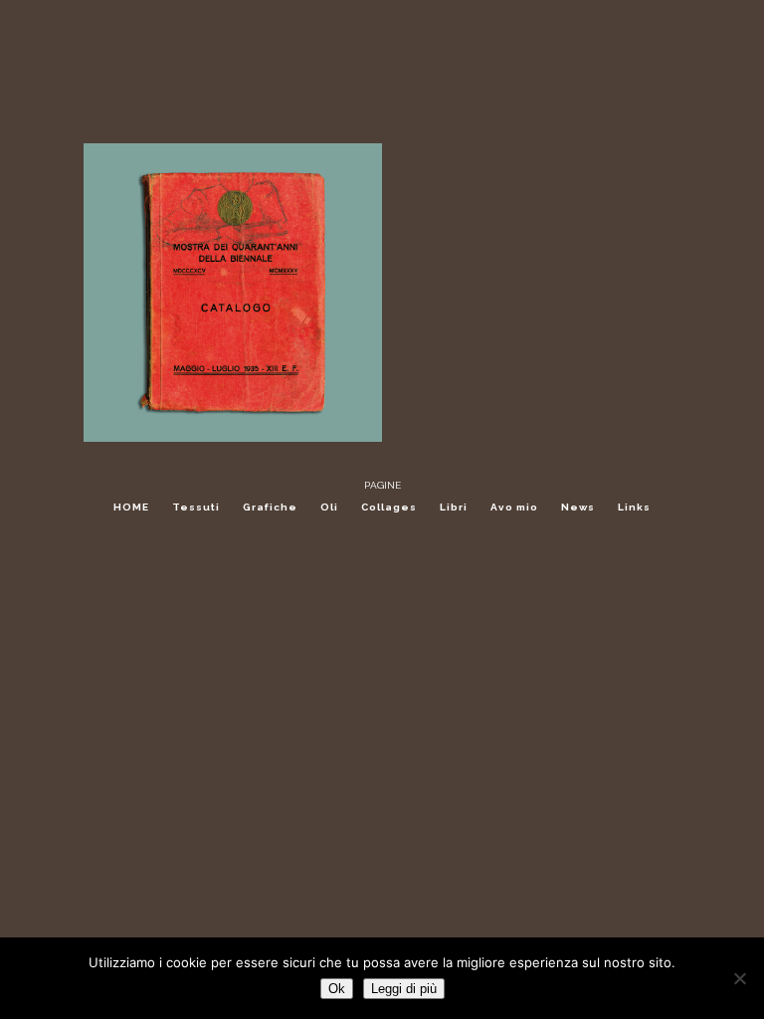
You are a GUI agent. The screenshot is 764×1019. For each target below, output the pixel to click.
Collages (389, 507)
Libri (454, 507)
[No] (739, 978)
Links (634, 507)
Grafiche (270, 507)
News (578, 507)
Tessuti (196, 507)
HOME (131, 507)
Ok (336, 988)
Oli (329, 507)
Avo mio (514, 507)
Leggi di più (404, 988)
